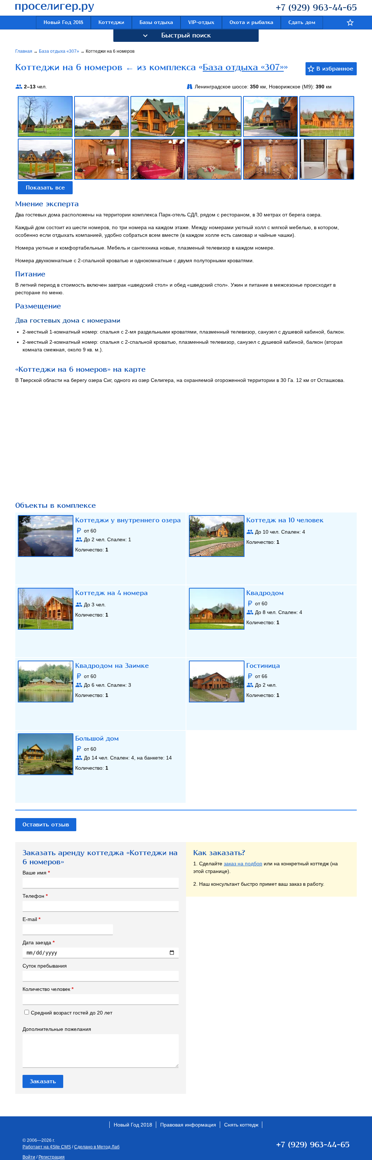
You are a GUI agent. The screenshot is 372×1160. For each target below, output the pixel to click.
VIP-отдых (201, 22)
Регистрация (52, 1157)
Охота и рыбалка (251, 22)
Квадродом (265, 593)
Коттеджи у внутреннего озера (128, 520)
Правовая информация (188, 1125)
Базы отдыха (156, 22)
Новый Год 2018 (63, 22)
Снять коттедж (241, 1125)
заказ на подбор (243, 863)
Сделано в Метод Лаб (97, 1146)
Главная (24, 51)
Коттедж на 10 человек (285, 520)
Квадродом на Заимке (112, 665)
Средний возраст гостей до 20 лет (71, 1013)
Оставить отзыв (46, 824)
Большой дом (97, 738)
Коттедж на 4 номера (111, 593)
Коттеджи (111, 22)
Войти (29, 1157)
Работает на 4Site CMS (47, 1146)
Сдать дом (301, 22)
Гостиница (263, 665)
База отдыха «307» (59, 51)
